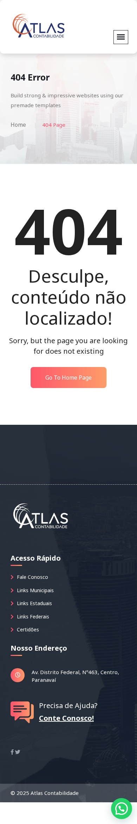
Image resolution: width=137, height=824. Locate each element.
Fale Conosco (31, 577)
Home (18, 125)
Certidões (27, 629)
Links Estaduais (33, 603)
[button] (121, 808)
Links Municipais (34, 590)
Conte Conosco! (66, 718)
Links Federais (32, 616)
